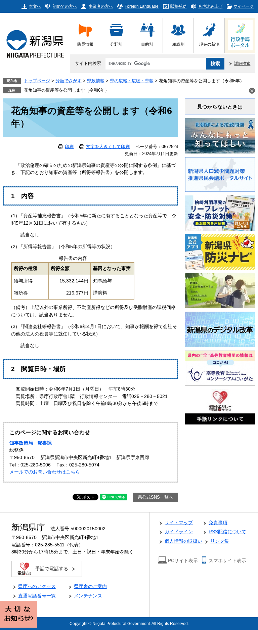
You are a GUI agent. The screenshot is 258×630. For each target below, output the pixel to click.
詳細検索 (242, 63)
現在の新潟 (209, 44)
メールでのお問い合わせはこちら (44, 472)
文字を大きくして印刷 (108, 146)
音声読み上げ (210, 6)
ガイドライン (179, 531)
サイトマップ (179, 522)
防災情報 (85, 44)
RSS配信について (227, 531)
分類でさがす (68, 81)
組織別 (178, 44)
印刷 (69, 146)
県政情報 (95, 81)
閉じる (252, 91)
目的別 (147, 44)
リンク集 (219, 541)
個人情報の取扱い (183, 541)
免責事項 (218, 522)
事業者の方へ (101, 6)
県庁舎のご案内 (90, 586)
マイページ (243, 6)
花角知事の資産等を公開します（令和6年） (66, 90)
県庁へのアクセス (37, 586)
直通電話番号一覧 (37, 595)
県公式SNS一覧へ (155, 497)
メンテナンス (88, 595)
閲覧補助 (178, 6)
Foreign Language (142, 6)
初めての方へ (65, 6)
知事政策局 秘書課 (30, 443)
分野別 (116, 44)
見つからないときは (220, 106)
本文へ (35, 6)
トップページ (37, 81)
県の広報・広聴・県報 (132, 81)
